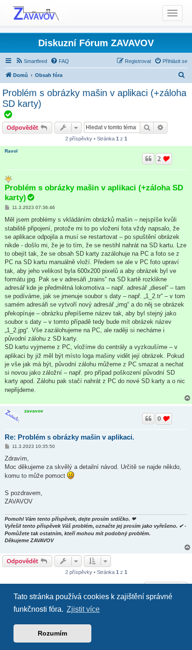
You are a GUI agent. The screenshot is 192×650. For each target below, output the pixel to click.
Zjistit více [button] (83, 609)
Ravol (11, 151)
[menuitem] (31, 61)
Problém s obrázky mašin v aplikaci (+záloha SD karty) (94, 98)
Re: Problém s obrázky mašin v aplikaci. (69, 437)
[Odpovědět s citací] (148, 158)
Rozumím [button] (52, 633)
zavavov (33, 410)
